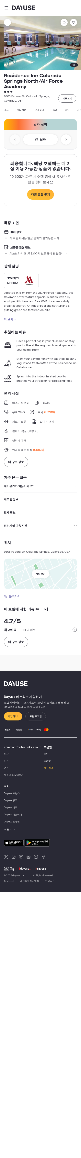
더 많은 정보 (16, 462)
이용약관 (50, 881)
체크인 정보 (11, 499)
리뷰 (6, 760)
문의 (46, 753)
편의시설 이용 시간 (15, 525)
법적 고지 (9, 881)
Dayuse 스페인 (12, 821)
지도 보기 (67, 98)
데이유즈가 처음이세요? (19, 486)
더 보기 (8, 319)
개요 (6, 109)
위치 (66, 109)
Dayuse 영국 (10, 800)
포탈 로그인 (35, 716)
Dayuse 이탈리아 (13, 814)
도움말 (47, 760)
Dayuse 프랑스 (12, 793)
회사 (6, 753)
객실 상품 (21, 109)
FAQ (54, 109)
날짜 (43, 139)
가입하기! (13, 716)
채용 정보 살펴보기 (14, 774)
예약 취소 (48, 767)
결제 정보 (10, 512)
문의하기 (14, 596)
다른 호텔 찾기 (40, 194)
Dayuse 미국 (10, 807)
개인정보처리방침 (29, 881)
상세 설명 (39, 109)
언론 (6, 767)
